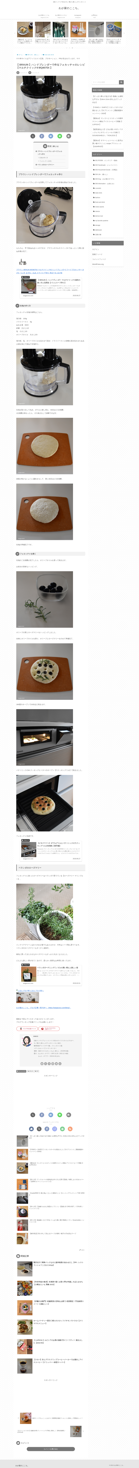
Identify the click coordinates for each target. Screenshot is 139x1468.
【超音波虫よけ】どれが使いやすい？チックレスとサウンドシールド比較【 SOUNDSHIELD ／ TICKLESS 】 (107, 132)
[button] (68, 136)
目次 (50, 146)
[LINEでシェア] (59, 136)
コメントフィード (99, 259)
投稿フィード (97, 254)
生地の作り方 (43, 157)
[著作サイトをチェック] (41, 1063)
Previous (15, 33)
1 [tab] (67, 48)
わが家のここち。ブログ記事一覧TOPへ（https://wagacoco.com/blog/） (43, 1008)
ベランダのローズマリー (46, 164)
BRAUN (31, 1071)
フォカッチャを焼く (45, 161)
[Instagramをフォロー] (52, 1063)
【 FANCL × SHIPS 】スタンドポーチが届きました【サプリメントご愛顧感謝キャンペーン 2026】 (107, 110)
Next (124, 33)
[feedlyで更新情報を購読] (56, 1063)
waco (35, 1036)
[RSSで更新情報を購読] (59, 1063)
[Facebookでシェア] (41, 136)
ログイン (95, 249)
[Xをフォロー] (45, 1063)
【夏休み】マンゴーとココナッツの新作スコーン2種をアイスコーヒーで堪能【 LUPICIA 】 (107, 121)
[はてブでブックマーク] (50, 136)
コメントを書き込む (51, 1449)
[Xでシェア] (32, 136)
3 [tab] (72, 48)
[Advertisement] (50, 1090)
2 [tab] (69, 48)
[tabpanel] (25, 33)
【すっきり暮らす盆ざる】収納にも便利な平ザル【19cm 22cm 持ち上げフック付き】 (107, 99)
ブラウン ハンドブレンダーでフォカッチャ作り (50, 152)
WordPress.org (98, 264)
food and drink (22, 1071)
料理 (37, 1071)
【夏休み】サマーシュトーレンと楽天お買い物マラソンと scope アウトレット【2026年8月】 (107, 144)
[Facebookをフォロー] (49, 1063)
